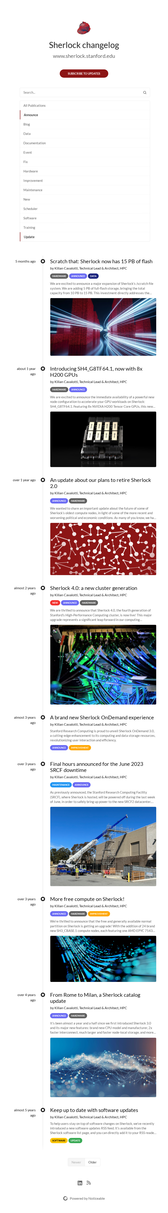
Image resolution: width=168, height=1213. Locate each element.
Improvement (33, 180)
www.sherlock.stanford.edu (84, 56)
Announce (31, 115)
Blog (26, 124)
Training (29, 227)
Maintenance (32, 190)
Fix (25, 162)
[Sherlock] (83, 29)
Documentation (34, 143)
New (26, 199)
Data (27, 134)
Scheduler (30, 209)
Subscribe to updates (84, 73)
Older (92, 1162)
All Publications (34, 105)
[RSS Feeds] (89, 1182)
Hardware (30, 171)
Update (29, 237)
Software (30, 218)
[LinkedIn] (82, 1182)
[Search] (145, 92)
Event (27, 152)
